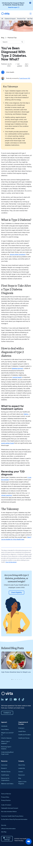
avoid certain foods (7, 443)
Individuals (4, 726)
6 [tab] (21, 679)
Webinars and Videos (7, 783)
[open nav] (30, 13)
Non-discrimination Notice (9, 811)
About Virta (21, 765)
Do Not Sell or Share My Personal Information (14, 819)
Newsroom (21, 775)
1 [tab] (12, 679)
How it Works (5, 729)
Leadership (21, 768)
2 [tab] (14, 679)
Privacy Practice (6, 800)
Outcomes (4, 765)
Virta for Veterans (6, 738)
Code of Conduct (6, 805)
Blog (2, 38)
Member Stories (5, 771)
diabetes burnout (17, 368)
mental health (17, 377)
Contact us (7, 713)
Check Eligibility (16, 592)
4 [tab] (17, 679)
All (2, 18)
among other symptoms (17, 254)
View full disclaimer (11, 562)
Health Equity (5, 775)
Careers (20, 771)
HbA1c (26, 414)
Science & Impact (10, 18)
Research (4, 768)
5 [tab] (19, 679)
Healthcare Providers (24, 735)
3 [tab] (15, 679)
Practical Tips (21, 18)
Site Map (3, 832)
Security (3, 825)
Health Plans (22, 731)
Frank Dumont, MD (24, 78)
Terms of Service (6, 794)
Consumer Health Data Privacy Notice (12, 816)
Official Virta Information (8, 828)
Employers (21, 728)
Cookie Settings (6, 838)
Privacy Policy (5, 797)
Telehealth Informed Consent (9, 808)
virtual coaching (6, 495)
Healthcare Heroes (24, 738)
